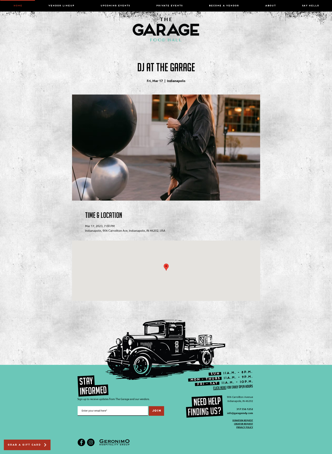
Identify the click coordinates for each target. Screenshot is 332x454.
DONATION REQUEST (242, 420)
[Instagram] (91, 442)
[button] (270, 4)
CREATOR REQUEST (243, 423)
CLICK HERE (219, 387)
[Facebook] (81, 442)
